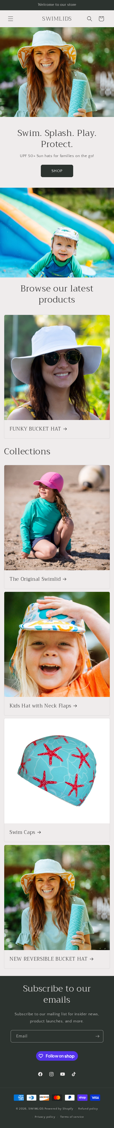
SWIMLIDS (36, 1108)
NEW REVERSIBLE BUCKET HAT (49, 959)
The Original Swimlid (35, 579)
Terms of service (72, 1116)
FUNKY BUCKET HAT (35, 429)
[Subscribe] (97, 1036)
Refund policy (88, 1108)
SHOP (57, 171)
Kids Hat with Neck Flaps (40, 706)
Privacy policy (45, 1116)
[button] (10, 19)
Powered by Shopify (59, 1108)
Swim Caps (22, 832)
